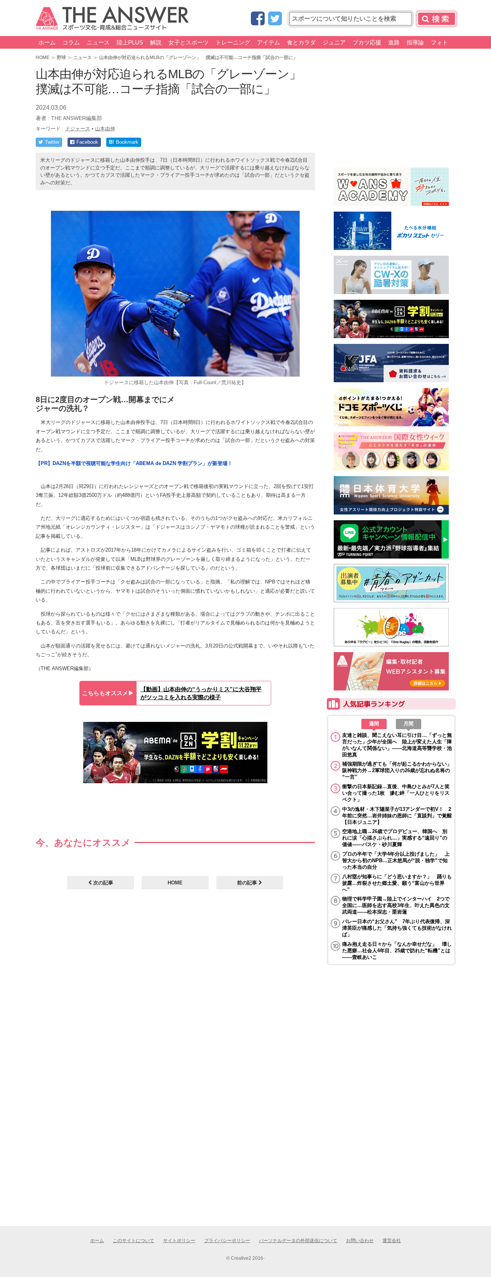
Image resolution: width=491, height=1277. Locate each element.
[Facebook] (258, 19)
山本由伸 (105, 128)
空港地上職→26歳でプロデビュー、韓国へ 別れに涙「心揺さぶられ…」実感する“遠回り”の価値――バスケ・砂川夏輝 (394, 837)
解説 (155, 42)
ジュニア (334, 42)
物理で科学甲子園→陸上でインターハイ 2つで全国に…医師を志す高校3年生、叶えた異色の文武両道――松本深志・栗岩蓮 (396, 905)
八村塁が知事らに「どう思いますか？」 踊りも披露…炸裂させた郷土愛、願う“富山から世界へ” (397, 883)
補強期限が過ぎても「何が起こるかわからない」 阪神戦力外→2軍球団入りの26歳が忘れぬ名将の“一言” (397, 770)
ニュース (98, 42)
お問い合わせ (360, 1240)
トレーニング (233, 42)
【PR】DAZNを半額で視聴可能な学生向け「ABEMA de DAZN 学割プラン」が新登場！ (134, 463)
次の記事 (102, 883)
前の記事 (248, 883)
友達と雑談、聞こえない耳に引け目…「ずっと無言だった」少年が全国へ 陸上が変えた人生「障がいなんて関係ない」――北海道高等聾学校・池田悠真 (397, 745)
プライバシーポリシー (227, 1240)
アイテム (268, 42)
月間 (409, 723)
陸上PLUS (130, 42)
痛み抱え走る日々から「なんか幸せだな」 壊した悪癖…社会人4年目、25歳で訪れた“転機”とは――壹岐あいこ (397, 950)
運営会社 (391, 1240)
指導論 (415, 42)
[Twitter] (275, 19)
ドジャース (77, 128)
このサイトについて (133, 1240)
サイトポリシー (179, 1240)
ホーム (47, 42)
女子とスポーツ (188, 42)
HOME (42, 57)
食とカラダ (301, 42)
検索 (436, 19)
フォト (439, 42)
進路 (394, 42)
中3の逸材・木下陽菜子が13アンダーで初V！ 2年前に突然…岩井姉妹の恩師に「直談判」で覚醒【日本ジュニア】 (397, 815)
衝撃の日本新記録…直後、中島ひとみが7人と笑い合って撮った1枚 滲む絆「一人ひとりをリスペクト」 (396, 793)
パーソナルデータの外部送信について (298, 1240)
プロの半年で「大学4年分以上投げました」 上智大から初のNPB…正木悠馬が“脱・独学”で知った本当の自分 (396, 860)
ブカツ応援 (367, 42)
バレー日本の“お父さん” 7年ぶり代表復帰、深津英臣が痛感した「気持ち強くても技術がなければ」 (397, 928)
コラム (71, 42)
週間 (374, 723)
